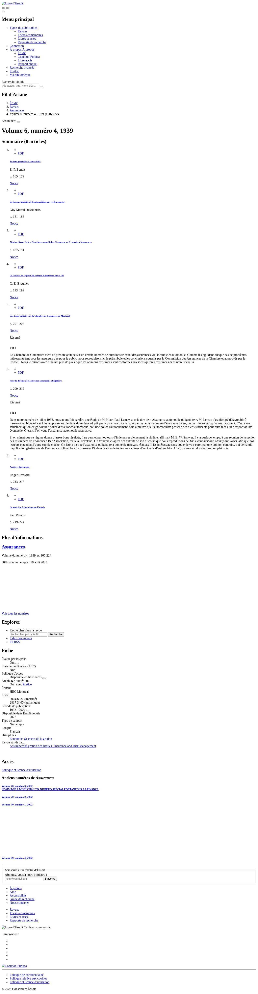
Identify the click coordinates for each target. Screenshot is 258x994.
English (14, 71)
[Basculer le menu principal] (3, 11)
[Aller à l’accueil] (12, 3)
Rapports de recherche (32, 42)
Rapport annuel (27, 64)
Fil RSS (15, 642)
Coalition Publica (29, 56)
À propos (28, 49)
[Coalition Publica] (14, 966)
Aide (13, 891)
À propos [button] (16, 49)
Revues (22, 31)
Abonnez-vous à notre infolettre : (26, 874)
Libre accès (25, 60)
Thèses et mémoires (30, 35)
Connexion (17, 46)
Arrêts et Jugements (19, 467)
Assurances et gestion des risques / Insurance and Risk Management (53, 746)
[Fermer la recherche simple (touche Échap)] (7, 8)
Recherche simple (13, 81)
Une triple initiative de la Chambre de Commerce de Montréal (40, 316)
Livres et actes (27, 38)
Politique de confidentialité (27, 974)
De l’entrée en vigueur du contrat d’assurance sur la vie (37, 275)
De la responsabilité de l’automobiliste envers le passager (37, 202)
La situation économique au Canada (27, 507)
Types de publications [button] (23, 27)
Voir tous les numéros (15, 613)
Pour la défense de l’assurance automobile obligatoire (36, 380)
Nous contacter (19, 902)
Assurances (17, 110)
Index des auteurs (21, 638)
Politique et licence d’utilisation (21, 770)
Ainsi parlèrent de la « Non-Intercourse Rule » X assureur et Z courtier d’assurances (51, 242)
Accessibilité (18, 895)
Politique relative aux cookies (28, 978)
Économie (16, 738)
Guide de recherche (22, 899)
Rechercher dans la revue (26, 630)
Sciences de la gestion (38, 738)
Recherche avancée (22, 67)
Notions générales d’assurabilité (25, 161)
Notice (14, 183)
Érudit (22, 53)
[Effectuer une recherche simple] (3, 8)
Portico (27, 684)
